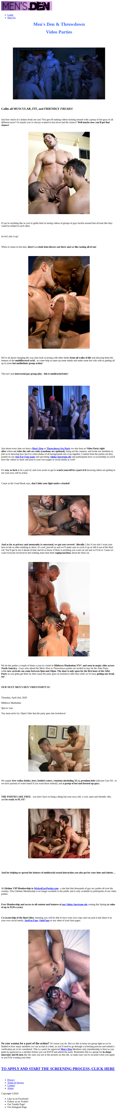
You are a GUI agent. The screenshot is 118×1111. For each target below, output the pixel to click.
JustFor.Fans (31, 920)
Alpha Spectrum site (60, 456)
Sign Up (11, 17)
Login (10, 15)
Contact (11, 1085)
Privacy (11, 1080)
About (10, 1088)
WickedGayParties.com (46, 888)
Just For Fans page (25, 456)
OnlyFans (44, 920)
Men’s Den (37, 448)
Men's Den (67, 1049)
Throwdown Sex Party (58, 448)
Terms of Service (15, 1082)
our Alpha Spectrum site (74, 904)
